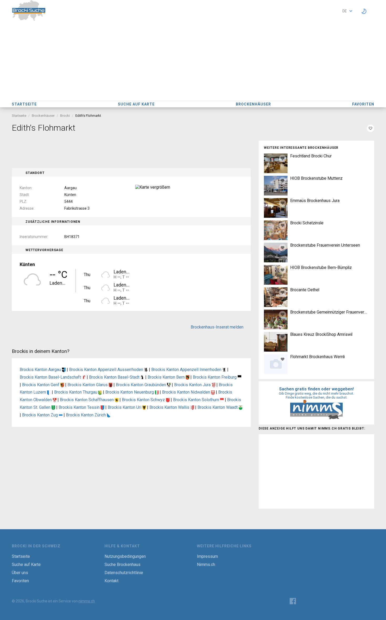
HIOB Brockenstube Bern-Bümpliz (321, 267)
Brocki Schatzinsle (307, 222)
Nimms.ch (206, 564)
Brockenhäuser (253, 104)
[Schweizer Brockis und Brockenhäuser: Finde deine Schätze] (29, 19)
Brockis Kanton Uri (125, 407)
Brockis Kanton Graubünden (141, 384)
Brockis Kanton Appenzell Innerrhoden (186, 369)
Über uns (20, 572)
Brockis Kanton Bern (167, 377)
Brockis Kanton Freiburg (215, 377)
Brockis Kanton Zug (40, 414)
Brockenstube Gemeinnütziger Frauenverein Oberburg (329, 312)
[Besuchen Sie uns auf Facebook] (293, 601)
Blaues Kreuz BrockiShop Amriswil (321, 334)
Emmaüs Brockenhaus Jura (315, 200)
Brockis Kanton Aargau (41, 369)
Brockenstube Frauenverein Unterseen (325, 245)
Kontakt (111, 580)
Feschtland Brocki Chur (311, 155)
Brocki (65, 116)
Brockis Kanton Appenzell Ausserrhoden (106, 369)
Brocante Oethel (304, 289)
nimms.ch (87, 601)
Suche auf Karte (136, 104)
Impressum (207, 556)
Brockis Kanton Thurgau (76, 392)
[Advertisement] (193, 61)
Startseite (24, 104)
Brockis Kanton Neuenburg (130, 392)
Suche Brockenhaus (122, 564)
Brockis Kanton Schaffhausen (87, 399)
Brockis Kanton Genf (41, 384)
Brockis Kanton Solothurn (196, 399)
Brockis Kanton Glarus (88, 384)
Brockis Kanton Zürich (86, 414)
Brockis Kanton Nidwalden (186, 392)
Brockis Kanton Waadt (218, 407)
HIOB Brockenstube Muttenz (316, 178)
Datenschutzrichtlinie (124, 572)
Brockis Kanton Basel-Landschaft (51, 377)
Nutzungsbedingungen (125, 556)
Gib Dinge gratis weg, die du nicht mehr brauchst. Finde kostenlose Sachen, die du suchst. (316, 395)
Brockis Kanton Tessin (80, 407)
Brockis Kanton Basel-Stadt (114, 377)
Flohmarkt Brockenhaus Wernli (317, 356)
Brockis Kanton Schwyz (144, 399)
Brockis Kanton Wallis (169, 407)
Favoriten (363, 104)
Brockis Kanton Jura (193, 384)
